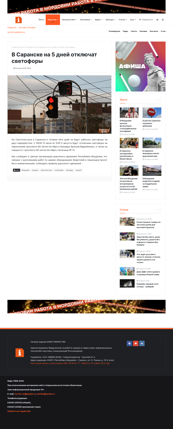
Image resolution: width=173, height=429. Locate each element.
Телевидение (114, 31)
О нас (163, 31)
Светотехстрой (46, 170)
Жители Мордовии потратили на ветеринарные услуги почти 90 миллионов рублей (128, 183)
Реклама (143, 31)
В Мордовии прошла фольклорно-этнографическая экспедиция (128, 125)
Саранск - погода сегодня (21, 27)
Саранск (35, 170)
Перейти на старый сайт (19, 411)
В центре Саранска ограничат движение (151, 123)
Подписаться (147, 20)
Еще (132, 20)
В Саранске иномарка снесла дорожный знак (151, 153)
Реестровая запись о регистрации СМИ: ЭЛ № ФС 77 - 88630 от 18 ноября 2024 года (70, 363)
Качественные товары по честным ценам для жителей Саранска (149, 224)
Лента (41, 20)
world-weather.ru (16, 32)
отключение (59, 170)
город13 (79, 170)
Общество (52, 20)
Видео (98, 20)
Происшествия (68, 20)
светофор (69, 170)
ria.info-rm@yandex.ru (25, 394)
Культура (110, 20)
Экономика (85, 20)
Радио (125, 31)
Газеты (134, 31)
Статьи (122, 20)
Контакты (154, 31)
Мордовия (25, 170)
